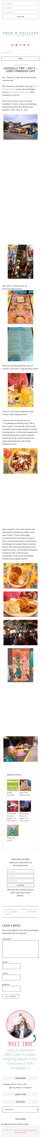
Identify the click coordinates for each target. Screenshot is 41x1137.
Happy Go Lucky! (11, 839)
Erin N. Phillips (20, 30)
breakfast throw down (20, 92)
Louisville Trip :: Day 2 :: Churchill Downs (12, 912)
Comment (7, 939)
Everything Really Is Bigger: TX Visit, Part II (12, 817)
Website (6, 984)
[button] (20, 59)
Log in (23, 1132)
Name (5, 962)
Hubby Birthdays (11, 794)
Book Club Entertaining (25, 794)
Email (5, 973)
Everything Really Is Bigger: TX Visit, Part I (24, 817)
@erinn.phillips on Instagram (20, 1088)
